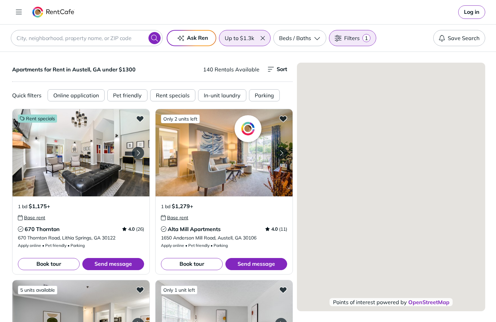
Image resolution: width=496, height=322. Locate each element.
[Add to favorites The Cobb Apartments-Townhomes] (283, 290)
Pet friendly (127, 95)
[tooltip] (31, 217)
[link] (471, 12)
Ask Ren (197, 37)
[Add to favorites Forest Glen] (140, 290)
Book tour (48, 263)
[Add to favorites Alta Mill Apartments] (283, 118)
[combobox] (87, 38)
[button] (262, 38)
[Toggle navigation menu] (19, 12)
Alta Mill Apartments (194, 229)
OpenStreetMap (428, 302)
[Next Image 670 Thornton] (138, 153)
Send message (113, 263)
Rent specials (173, 95)
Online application (76, 95)
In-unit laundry (222, 95)
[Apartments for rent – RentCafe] (53, 12)
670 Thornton (42, 229)
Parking (264, 95)
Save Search (463, 38)
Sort (282, 69)
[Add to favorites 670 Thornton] (140, 118)
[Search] (154, 38)
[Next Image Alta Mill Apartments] (281, 153)
